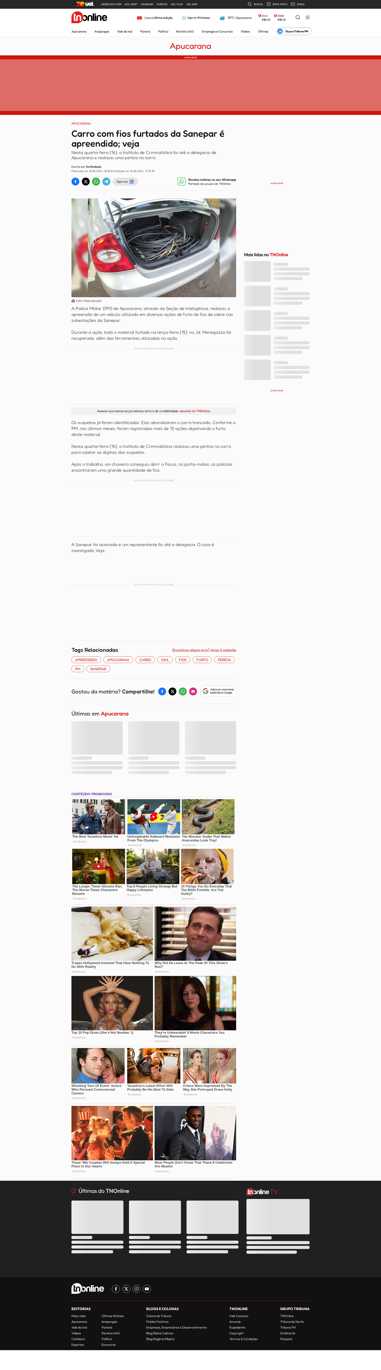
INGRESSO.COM (111, 4)
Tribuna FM (288, 1327)
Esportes (77, 1345)
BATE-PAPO (280, 4)
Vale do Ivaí (124, 31)
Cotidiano (78, 1339)
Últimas (263, 31)
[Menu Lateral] (308, 18)
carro (145, 660)
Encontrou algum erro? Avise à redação (204, 650)
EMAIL (301, 4)
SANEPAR (98, 669)
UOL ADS (191, 4)
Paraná (145, 31)
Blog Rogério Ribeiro (160, 1339)
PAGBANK (147, 4)
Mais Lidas (78, 1316)
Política (163, 31)
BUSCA (258, 4)
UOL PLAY (177, 4)
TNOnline (286, 1316)
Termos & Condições (243, 1339)
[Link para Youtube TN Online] (147, 1289)
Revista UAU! (185, 31)
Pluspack (286, 1339)
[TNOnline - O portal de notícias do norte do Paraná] (89, 17)
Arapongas (101, 31)
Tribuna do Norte (292, 1322)
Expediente (237, 1327)
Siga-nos (122, 181)
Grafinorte (287, 1333)
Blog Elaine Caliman (159, 1333)
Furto (202, 660)
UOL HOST (131, 4)
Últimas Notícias (113, 1316)
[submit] (298, 17)
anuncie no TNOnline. (195, 411)
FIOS (183, 660)
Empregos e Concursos (217, 31)
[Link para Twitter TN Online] (126, 1289)
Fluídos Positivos (157, 1322)
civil (165, 660)
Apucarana (78, 31)
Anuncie (235, 1322)
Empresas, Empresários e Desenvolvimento (176, 1327)
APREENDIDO (86, 660)
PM (77, 669)
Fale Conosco (238, 1316)
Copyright (236, 1333)
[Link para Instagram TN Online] (136, 1289)
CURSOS (162, 4)
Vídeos (245, 31)
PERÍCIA (224, 660)
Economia (108, 1345)
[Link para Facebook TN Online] (116, 1289)
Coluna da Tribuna (158, 1316)
